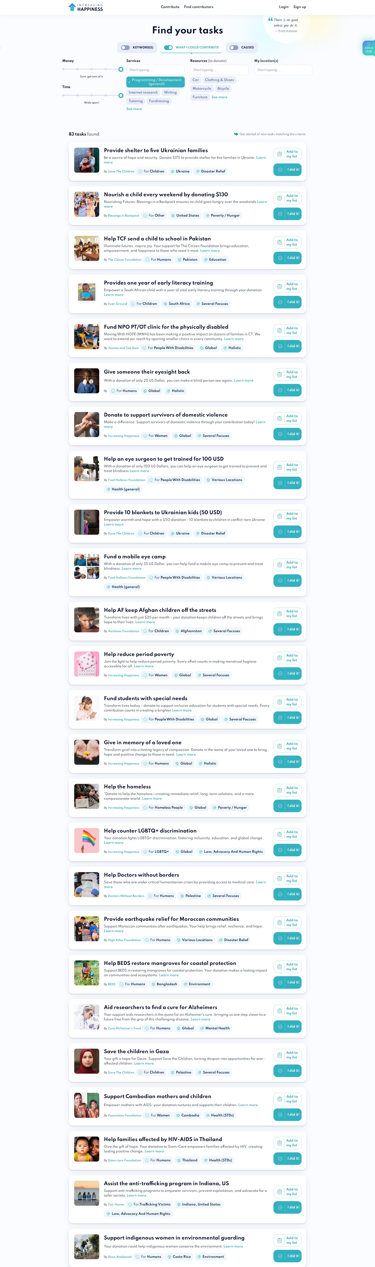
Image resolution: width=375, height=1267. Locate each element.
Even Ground (117, 304)
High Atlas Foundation (124, 940)
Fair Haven (116, 1204)
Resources (208, 61)
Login (284, 7)
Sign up (299, 7)
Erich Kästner (288, 31)
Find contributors (198, 7)
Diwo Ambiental (120, 1257)
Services (133, 61)
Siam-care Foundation (124, 1160)
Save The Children (121, 171)
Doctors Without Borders (126, 896)
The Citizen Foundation (125, 259)
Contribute (170, 7)
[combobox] (155, 70)
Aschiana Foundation (123, 631)
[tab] (143, 48)
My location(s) (266, 61)
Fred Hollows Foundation (126, 480)
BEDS (112, 984)
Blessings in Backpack (123, 215)
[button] (134, 109)
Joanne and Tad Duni (123, 348)
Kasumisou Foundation (124, 1115)
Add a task (369, 50)
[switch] (125, 47)
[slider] (121, 69)
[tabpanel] (187, 89)
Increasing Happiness (123, 436)
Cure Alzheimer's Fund (124, 1028)
